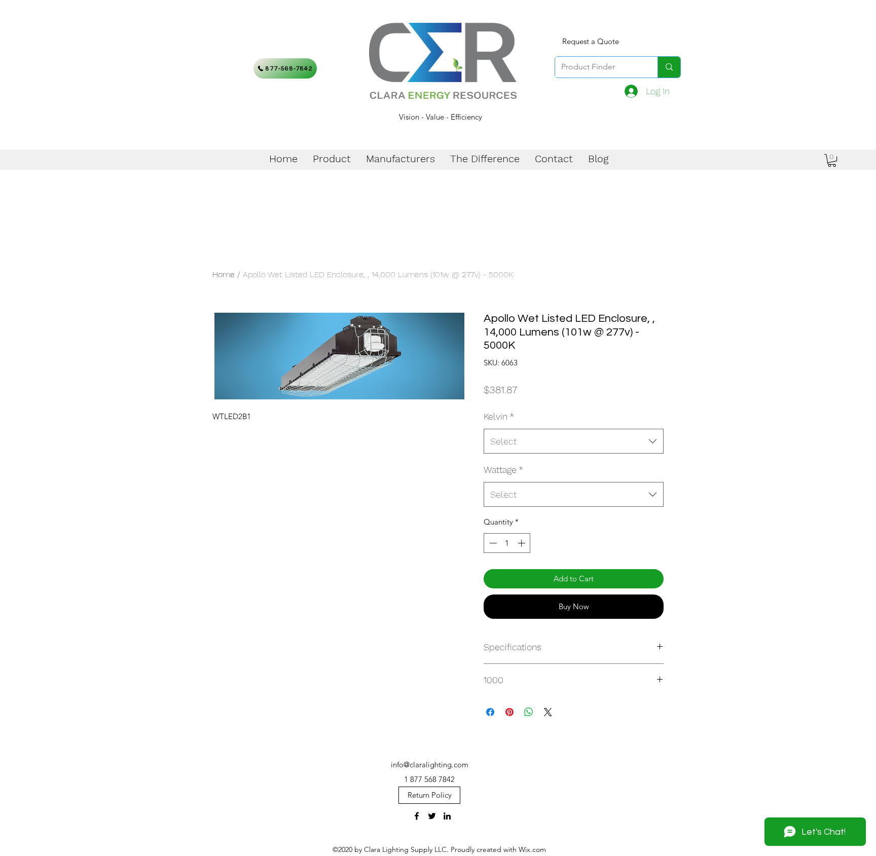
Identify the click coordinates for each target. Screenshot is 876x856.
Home (223, 274)
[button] (832, 160)
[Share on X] (548, 712)
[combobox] (574, 441)
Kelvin (499, 416)
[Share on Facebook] (490, 712)
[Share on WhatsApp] (529, 712)
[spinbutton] (507, 543)
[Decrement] (492, 543)
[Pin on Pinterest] (509, 712)
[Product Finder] (669, 67)
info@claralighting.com (429, 764)
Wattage (503, 469)
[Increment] (522, 543)
